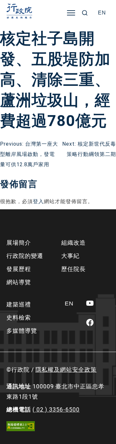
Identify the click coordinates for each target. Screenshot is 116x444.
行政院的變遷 (24, 255)
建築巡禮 (18, 304)
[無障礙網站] (20, 426)
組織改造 (73, 242)
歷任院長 (73, 269)
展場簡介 (18, 242)
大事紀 (70, 255)
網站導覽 (18, 282)
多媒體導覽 (21, 330)
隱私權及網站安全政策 (66, 369)
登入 (38, 201)
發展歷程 (18, 269)
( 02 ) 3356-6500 (56, 409)
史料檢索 (18, 317)
